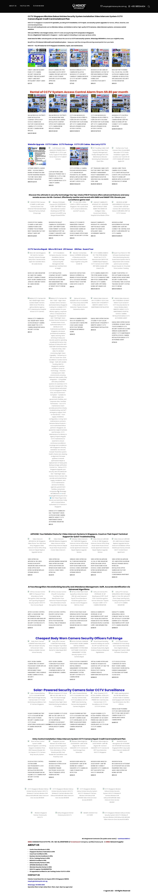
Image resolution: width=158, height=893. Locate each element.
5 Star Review (38, 6)
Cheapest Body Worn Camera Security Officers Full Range (79, 638)
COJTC (63, 871)
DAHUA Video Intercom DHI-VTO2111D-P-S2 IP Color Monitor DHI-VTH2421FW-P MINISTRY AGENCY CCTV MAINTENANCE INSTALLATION (100, 323)
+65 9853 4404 (40, 885)
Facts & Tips (25, 6)
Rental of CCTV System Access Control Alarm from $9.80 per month (79, 92)
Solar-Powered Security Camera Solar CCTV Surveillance (79, 690)
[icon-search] (149, 6)
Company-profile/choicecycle (92, 842)
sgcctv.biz (109, 891)
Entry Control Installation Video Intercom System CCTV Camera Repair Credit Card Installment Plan (79, 739)
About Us (12, 6)
